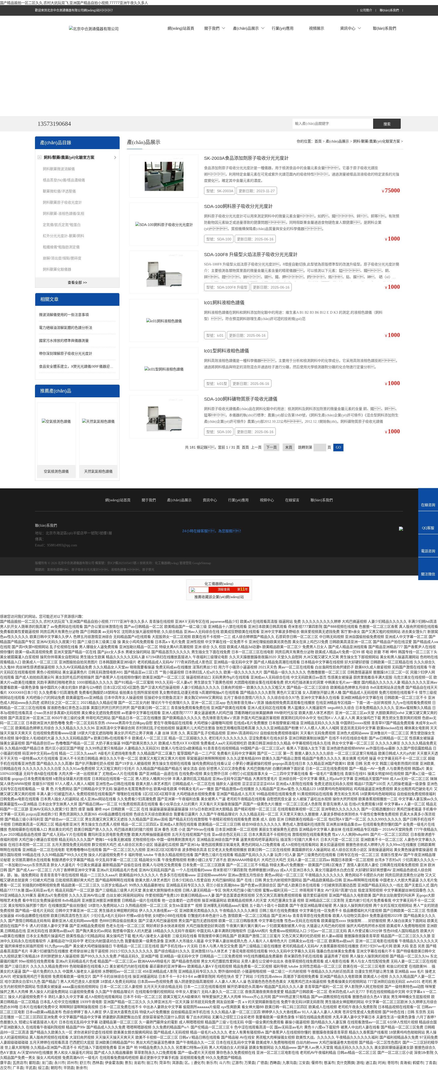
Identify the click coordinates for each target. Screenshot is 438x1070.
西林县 (97, 1063)
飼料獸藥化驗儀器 (57, 269)
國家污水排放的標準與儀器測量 (64, 340)
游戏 (359, 1063)
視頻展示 (316, 28)
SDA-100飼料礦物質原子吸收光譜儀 (240, 399)
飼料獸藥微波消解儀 (59, 169)
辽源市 (237, 1063)
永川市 (59, 1063)
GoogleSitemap (201, 563)
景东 (128, 1063)
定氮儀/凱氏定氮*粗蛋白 (62, 225)
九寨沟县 (289, 1063)
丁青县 (430, 1063)
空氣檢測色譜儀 (56, 471)
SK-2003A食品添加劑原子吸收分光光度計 (246, 158)
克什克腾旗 (345, 1063)
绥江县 (43, 1068)
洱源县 (177, 1063)
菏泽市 (164, 1063)
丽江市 (152, 1063)
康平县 (5, 1063)
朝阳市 (56, 1068)
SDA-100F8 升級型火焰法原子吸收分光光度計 (251, 254)
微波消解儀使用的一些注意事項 (64, 315)
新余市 (81, 1068)
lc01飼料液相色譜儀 (224, 302)
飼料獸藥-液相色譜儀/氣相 (63, 213)
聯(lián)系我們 (389, 10)
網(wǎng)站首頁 (181, 28)
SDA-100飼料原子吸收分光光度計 (238, 206)
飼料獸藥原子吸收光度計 (62, 202)
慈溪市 (329, 1063)
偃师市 (316, 1063)
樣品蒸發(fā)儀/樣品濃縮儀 (64, 180)
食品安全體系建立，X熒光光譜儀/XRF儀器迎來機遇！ (81, 366)
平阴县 (68, 1068)
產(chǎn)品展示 (246, 28)
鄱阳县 (34, 1063)
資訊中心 (347, 28)
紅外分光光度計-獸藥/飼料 (63, 236)
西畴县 (275, 1063)
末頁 (288, 447)
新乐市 (211, 1063)
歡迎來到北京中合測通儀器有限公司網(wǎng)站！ (75, 10)
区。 (188, 1063)
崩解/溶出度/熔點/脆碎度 (62, 258)
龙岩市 (139, 1063)
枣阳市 (392, 1063)
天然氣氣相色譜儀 (98, 471)
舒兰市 (85, 1063)
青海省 (405, 1063)
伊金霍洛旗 (114, 1063)
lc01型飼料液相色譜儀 (226, 350)
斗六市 (224, 1063)
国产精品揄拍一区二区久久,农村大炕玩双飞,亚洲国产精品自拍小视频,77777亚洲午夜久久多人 (74, 3)
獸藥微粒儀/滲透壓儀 (59, 191)
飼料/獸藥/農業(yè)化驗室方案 (376, 141)
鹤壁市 (418, 1063)
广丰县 (18, 1068)
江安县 (304, 1063)
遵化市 (199, 1063)
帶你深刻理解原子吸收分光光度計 (65, 353)
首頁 (318, 141)
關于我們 (212, 28)
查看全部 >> (77, 282)
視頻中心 (267, 500)
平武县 (30, 1068)
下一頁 (271, 447)
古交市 (5, 1068)
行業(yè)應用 (283, 28)
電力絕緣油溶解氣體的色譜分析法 (65, 328)
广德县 (262, 1063)
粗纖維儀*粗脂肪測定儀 (61, 247)
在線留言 (292, 500)
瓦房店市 (20, 1063)
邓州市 (72, 1063)
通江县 (371, 1063)
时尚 (381, 1063)
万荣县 (249, 1063)
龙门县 (47, 1063)
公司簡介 (366, 10)
